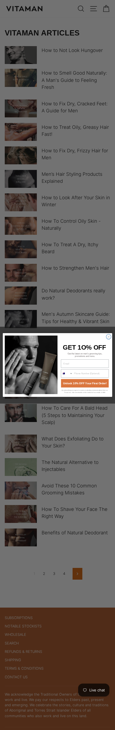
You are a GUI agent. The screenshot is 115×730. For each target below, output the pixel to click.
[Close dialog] (108, 336)
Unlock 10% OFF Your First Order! (85, 383)
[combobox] (67, 373)
